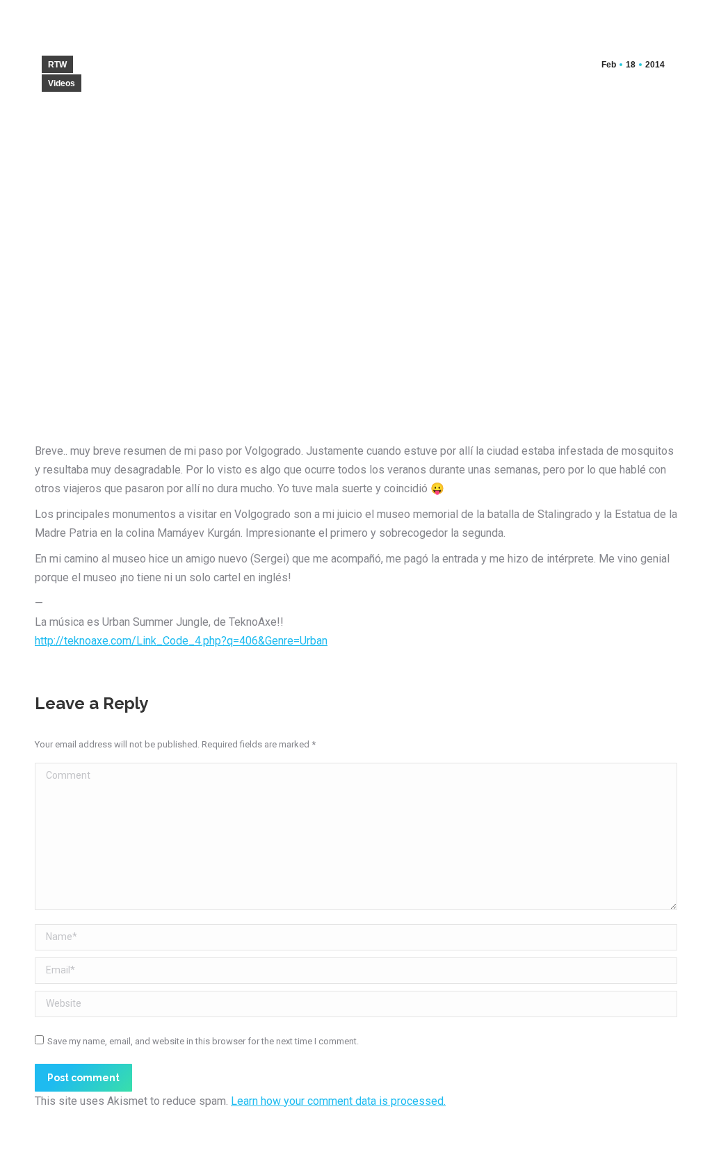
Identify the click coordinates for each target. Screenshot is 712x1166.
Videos (61, 83)
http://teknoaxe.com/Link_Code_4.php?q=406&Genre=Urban (181, 640)
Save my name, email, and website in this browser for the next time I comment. (203, 1041)
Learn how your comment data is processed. (338, 1101)
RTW (57, 65)
